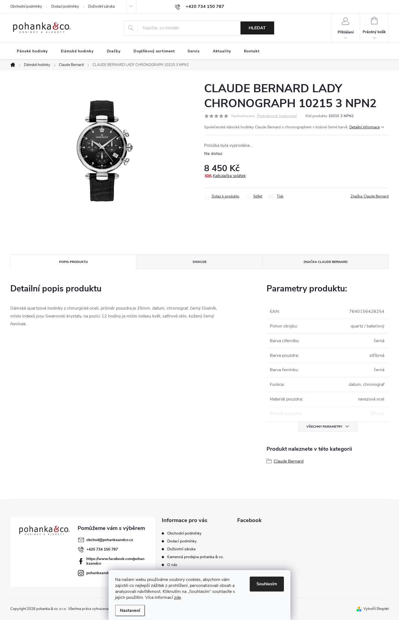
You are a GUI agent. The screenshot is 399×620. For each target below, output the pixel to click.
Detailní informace (364, 127)
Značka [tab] (325, 262)
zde (177, 597)
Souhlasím (266, 584)
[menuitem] (32, 51)
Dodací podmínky (65, 6)
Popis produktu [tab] (73, 262)
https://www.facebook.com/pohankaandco (115, 561)
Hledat (257, 28)
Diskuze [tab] (200, 262)
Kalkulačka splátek (229, 176)
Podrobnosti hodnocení (277, 116)
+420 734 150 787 (102, 549)
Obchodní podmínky (26, 6)
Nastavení (130, 610)
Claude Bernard (288, 461)
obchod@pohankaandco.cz (109, 539)
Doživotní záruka (101, 6)
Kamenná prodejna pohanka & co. (195, 556)
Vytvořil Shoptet (376, 608)
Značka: (370, 196)
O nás (172, 564)
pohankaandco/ (99, 573)
